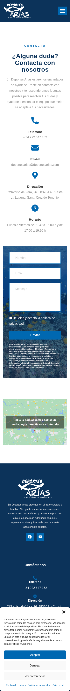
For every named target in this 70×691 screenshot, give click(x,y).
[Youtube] (40, 537)
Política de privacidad (39, 685)
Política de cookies (16, 685)
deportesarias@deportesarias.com (35, 164)
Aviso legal (58, 685)
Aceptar (35, 654)
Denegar (35, 665)
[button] (64, 612)
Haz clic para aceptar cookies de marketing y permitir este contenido (35, 422)
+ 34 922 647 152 (35, 137)
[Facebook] (30, 537)
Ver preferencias (35, 676)
